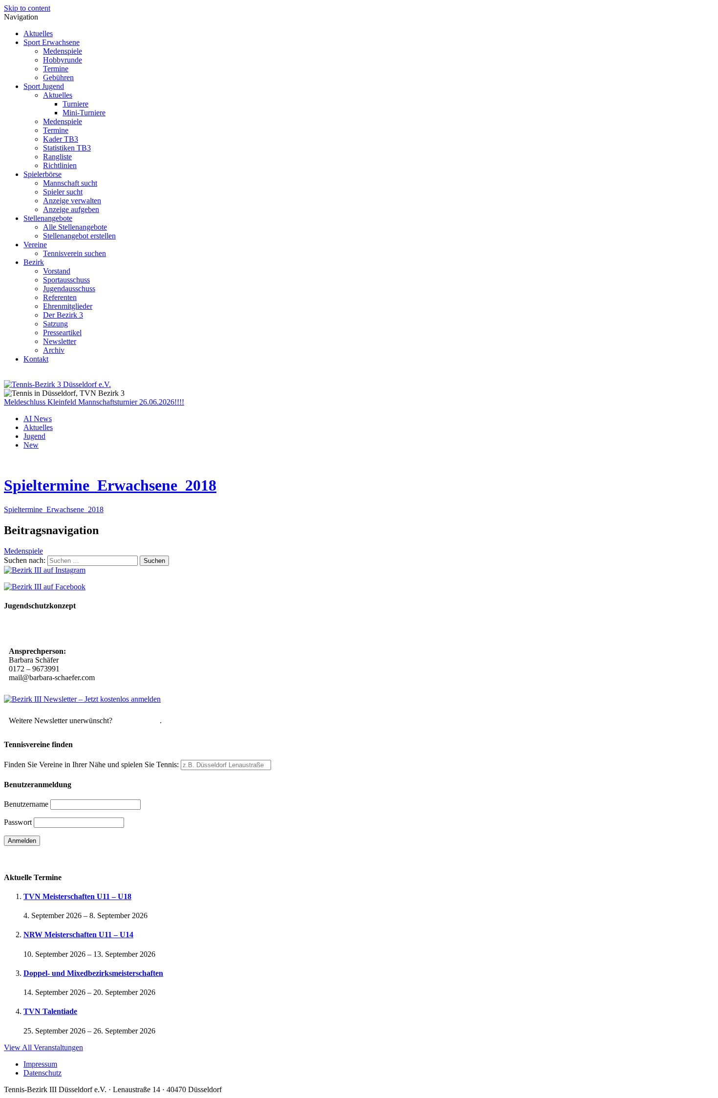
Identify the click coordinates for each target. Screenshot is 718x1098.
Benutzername (26, 804)
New (31, 445)
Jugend (34, 436)
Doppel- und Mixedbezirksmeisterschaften (93, 973)
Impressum (40, 1064)
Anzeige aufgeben (71, 209)
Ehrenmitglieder (67, 306)
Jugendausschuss (69, 288)
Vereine (35, 244)
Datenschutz (42, 1073)
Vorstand (56, 271)
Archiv (53, 350)
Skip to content (27, 8)
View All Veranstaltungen (43, 1047)
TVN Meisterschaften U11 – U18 (77, 896)
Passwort (18, 822)
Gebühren (58, 77)
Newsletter (59, 341)
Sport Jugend (43, 86)
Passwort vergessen (34, 858)
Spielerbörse (42, 174)
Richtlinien (60, 165)
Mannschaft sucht (70, 183)
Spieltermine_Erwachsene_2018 (110, 485)
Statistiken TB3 (67, 148)
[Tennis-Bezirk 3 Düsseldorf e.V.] (57, 384)
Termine (55, 69)
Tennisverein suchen (74, 253)
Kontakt (35, 359)
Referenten (60, 297)
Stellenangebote (47, 218)
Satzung (55, 324)
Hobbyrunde (62, 60)
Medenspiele (62, 51)
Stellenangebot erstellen (79, 236)
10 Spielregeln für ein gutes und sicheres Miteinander (96, 629)
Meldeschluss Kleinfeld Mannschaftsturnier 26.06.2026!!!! (94, 402)
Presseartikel (62, 332)
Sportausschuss (66, 280)
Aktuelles (38, 33)
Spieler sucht (63, 192)
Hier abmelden (137, 720)
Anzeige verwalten (72, 200)
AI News (37, 418)
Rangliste (57, 156)
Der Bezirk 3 (63, 315)
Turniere (75, 104)
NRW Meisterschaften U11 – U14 (78, 934)
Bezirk (33, 262)
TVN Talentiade (50, 1011)
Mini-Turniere (84, 112)
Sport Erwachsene (51, 42)
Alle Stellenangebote (75, 227)
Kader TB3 (60, 139)
